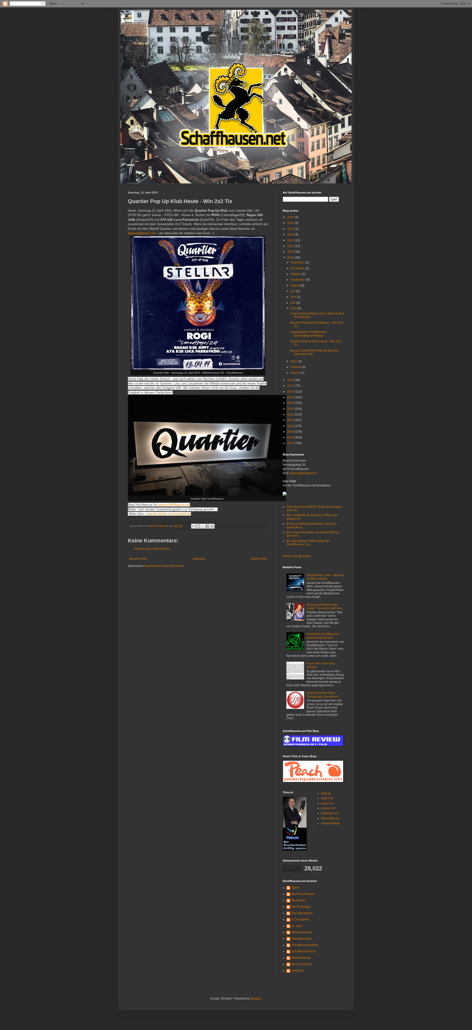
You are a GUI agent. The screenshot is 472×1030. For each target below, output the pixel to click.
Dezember (298, 262)
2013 (291, 409)
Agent (295, 887)
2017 (291, 385)
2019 (291, 257)
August (296, 285)
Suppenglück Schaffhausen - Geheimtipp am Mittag (309, 333)
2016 (291, 391)
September (298, 279)
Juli (293, 291)
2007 (291, 443)
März (294, 361)
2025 (291, 223)
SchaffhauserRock (303, 951)
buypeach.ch (329, 813)
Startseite (199, 559)
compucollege (330, 823)
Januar (296, 372)
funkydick (297, 970)
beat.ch (326, 793)
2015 (291, 397)
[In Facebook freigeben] (207, 526)
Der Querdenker (302, 913)
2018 (291, 380)
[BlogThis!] (198, 526)
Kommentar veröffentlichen (152, 548)
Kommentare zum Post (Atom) (164, 566)
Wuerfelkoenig (301, 958)
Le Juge (296, 926)
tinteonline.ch (330, 818)
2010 (291, 426)
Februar (296, 367)
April (294, 308)
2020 (291, 251)
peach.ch (327, 803)
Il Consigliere (300, 919)
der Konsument (301, 964)
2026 (291, 217)
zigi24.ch (327, 798)
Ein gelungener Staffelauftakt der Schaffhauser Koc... (308, 542)
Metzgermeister (301, 932)
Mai (293, 302)
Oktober (296, 274)
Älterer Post (259, 559)
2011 (291, 420)
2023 (291, 234)
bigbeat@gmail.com (142, 233)
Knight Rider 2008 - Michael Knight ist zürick (325, 577)
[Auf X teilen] (202, 526)
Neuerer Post (138, 559)
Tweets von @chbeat (296, 556)
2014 (291, 403)
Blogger (256, 998)
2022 (291, 240)
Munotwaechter (301, 938)
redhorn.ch (328, 808)
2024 (291, 229)
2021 (291, 246)
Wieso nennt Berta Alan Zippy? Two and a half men (324, 606)
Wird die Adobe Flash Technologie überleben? (323, 694)
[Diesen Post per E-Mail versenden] (193, 526)
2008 (291, 437)
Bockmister (298, 900)
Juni (294, 297)
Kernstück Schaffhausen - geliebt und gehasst (324, 635)
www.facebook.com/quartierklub (168, 514)
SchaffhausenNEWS (305, 945)
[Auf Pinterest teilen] (212, 526)
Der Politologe (300, 906)
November (298, 268)
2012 (291, 414)
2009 (291, 431)
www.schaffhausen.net (174, 505)
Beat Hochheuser (303, 894)
